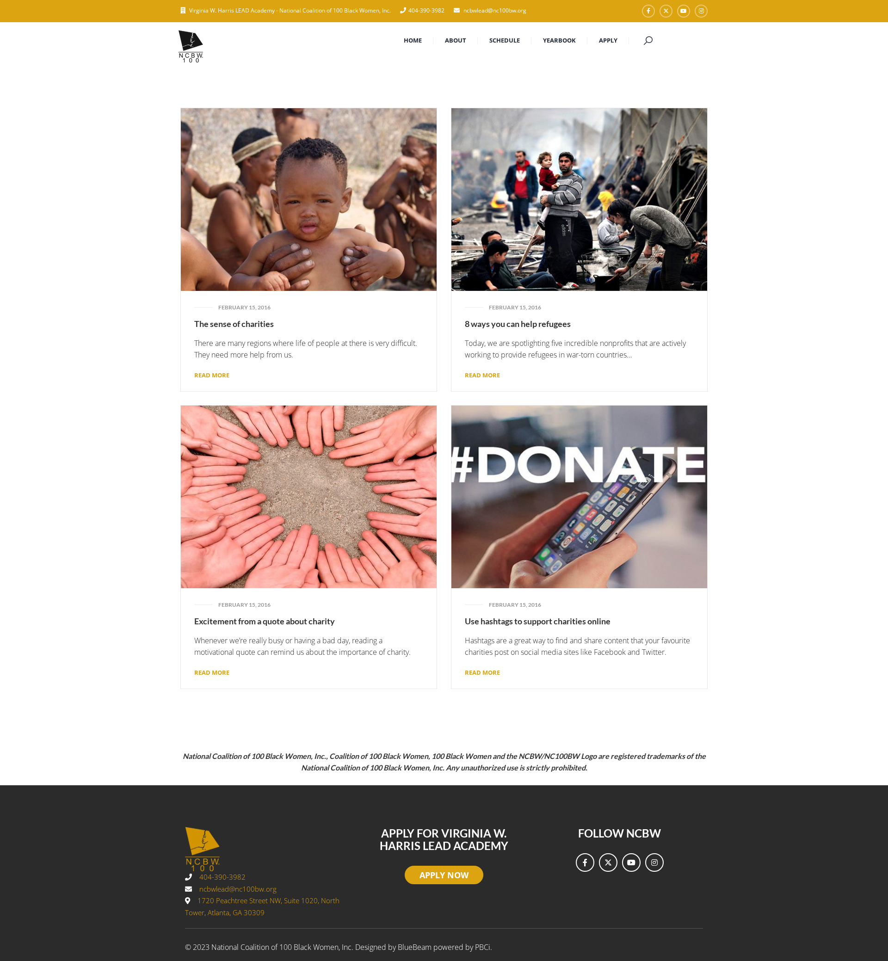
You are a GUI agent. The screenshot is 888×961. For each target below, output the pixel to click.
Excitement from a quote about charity (264, 621)
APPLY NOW (444, 875)
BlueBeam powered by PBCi (444, 947)
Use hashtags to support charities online (537, 621)
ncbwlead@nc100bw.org (494, 10)
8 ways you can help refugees (518, 324)
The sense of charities (234, 324)
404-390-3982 (426, 10)
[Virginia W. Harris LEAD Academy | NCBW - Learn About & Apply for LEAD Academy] (190, 45)
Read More (211, 375)
